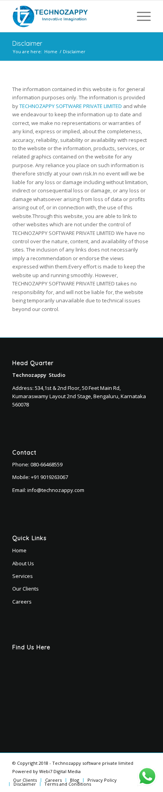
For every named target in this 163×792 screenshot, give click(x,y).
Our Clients (25, 588)
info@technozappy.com (55, 490)
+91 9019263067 (49, 477)
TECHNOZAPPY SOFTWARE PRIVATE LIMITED (70, 106)
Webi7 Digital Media (60, 771)
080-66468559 (46, 464)
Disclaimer (27, 43)
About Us (23, 563)
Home (50, 51)
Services (22, 576)
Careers (22, 601)
